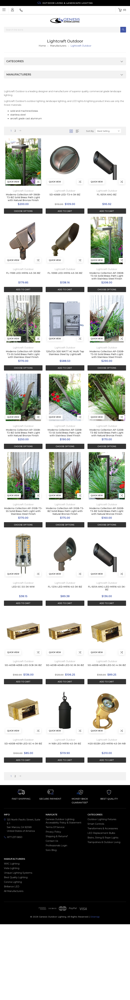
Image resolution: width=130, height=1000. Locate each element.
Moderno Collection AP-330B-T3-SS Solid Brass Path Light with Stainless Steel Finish (106, 354)
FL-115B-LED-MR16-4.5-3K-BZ (23, 273)
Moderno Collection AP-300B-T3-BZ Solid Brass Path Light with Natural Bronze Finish (106, 511)
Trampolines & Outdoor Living (104, 842)
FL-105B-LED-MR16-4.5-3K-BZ (65, 273)
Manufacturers (58, 45)
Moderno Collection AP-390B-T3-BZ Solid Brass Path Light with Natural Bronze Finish (23, 197)
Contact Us (52, 841)
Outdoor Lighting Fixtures (102, 819)
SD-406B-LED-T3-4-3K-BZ (64, 194)
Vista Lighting (11, 868)
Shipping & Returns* (57, 836)
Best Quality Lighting (16, 877)
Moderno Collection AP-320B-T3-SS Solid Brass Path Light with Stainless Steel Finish (65, 432)
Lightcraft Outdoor (81, 45)
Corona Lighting (13, 882)
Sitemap (95, 916)
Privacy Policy (53, 831)
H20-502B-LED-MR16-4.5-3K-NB (107, 743)
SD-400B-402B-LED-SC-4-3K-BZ (107, 665)
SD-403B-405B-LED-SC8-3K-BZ (23, 665)
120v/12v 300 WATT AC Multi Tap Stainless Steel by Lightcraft (65, 353)
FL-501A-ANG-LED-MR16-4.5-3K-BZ (107, 588)
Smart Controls (96, 823)
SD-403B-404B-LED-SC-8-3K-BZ (65, 665)
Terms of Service (55, 827)
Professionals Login (56, 845)
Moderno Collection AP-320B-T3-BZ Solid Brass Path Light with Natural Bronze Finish (106, 432)
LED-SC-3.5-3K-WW (23, 586)
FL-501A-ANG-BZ (107, 194)
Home (42, 45)
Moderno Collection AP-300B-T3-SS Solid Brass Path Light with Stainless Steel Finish (23, 354)
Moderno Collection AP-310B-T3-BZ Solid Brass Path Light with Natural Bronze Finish (65, 511)
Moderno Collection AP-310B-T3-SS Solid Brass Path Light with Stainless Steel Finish (23, 511)
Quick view (13, 182)
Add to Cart (65, 211)
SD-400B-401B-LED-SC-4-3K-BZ (23, 743)
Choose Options (23, 211)
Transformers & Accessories (103, 828)
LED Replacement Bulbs (101, 833)
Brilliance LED (11, 886)
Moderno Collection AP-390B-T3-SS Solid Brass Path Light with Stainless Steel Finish (106, 276)
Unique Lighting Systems (18, 872)
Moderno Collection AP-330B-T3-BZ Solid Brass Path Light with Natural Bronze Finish (23, 432)
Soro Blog (51, 850)
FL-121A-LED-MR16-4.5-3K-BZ (65, 586)
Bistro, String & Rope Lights (103, 837)
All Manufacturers (13, 891)
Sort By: (90, 131)
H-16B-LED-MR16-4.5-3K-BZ (65, 743)
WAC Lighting (12, 863)
